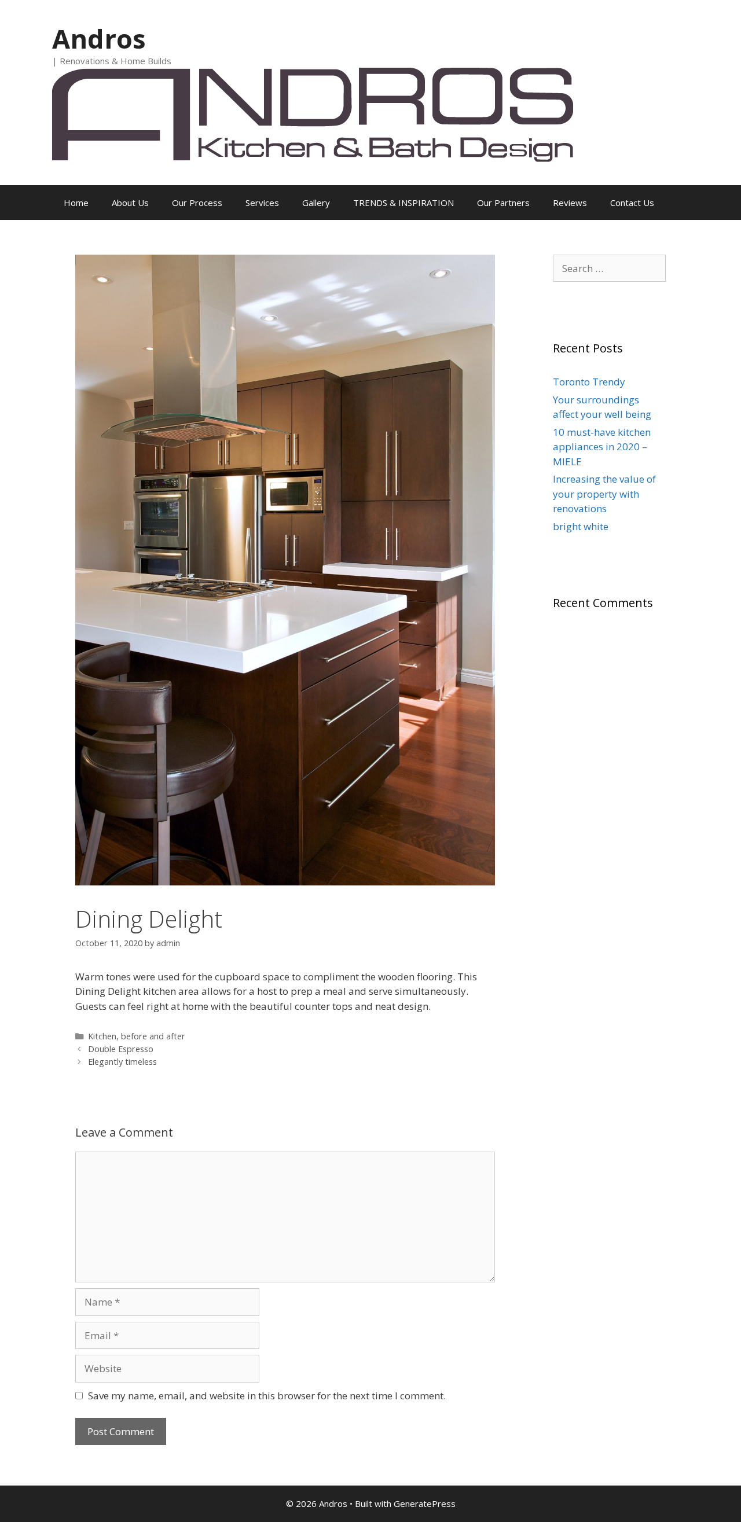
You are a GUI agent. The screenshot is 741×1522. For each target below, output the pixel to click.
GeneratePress (425, 1503)
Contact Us (632, 202)
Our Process (197, 202)
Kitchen (102, 1036)
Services (262, 202)
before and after (153, 1036)
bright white (580, 526)
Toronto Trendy (589, 381)
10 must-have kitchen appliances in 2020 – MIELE (602, 446)
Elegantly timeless (122, 1061)
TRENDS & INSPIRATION (403, 202)
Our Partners (503, 202)
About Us (130, 202)
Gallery (316, 202)
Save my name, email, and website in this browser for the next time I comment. (267, 1395)
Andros (99, 38)
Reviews (570, 202)
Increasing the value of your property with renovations (604, 493)
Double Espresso (120, 1048)
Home (76, 202)
